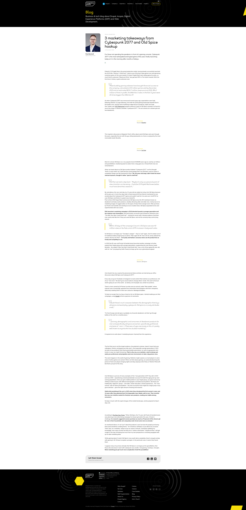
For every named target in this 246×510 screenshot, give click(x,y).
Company (114, 3)
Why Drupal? (121, 486)
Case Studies (138, 3)
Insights (146, 3)
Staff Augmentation (122, 494)
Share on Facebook (148, 459)
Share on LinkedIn (152, 459)
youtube (159, 489)
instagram (156, 489)
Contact (120, 501)
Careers (134, 489)
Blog (133, 494)
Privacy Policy (136, 496)
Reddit (117, 296)
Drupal (107, 3)
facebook (153, 489)
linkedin (150, 489)
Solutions (120, 491)
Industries (130, 3)
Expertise (122, 3)
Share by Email (155, 459)
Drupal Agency (122, 499)
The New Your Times (119, 415)
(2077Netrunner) (120, 106)
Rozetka (143, 122)
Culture (134, 486)
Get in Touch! (156, 3)
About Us (120, 496)
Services (120, 489)
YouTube (143, 150)
